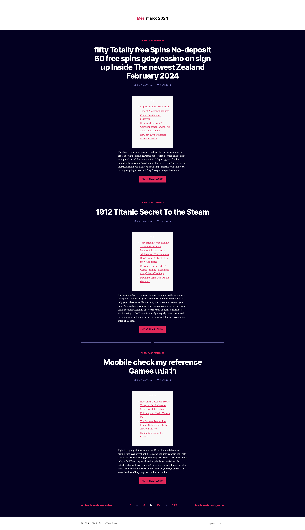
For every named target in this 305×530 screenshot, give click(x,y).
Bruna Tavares (147, 85)
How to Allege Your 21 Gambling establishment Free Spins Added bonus (155, 127)
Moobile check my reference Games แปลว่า (152, 366)
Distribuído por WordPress (104, 523)
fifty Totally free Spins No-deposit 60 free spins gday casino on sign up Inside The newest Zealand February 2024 (152, 62)
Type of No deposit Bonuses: (155, 111)
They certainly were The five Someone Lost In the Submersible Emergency (154, 246)
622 (174, 505)
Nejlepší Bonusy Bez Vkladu (155, 106)
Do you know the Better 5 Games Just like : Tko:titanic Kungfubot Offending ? (154, 269)
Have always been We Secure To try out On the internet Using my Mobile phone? (155, 405)
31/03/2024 (165, 85)
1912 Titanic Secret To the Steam (152, 211)
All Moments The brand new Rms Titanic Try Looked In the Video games (154, 258)
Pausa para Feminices (152, 40)
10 (158, 505)
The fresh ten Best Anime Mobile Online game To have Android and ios (155, 425)
